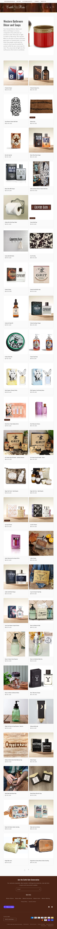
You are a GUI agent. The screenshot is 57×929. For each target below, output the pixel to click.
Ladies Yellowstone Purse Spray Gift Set (12, 558)
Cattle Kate (12, 924)
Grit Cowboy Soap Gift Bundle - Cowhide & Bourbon (14, 457)
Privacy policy (43, 925)
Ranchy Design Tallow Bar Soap (36, 793)
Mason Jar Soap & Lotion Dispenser (11, 659)
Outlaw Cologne (33, 759)
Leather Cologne (33, 558)
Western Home (36, 898)
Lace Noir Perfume (33, 524)
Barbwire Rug (32, 121)
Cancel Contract (32, 901)
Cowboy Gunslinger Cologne (35, 323)
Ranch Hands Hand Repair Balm (10, 793)
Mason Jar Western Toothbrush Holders (12, 692)
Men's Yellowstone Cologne (35, 692)
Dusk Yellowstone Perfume (35, 423)
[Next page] (32, 869)
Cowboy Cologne (8, 289)
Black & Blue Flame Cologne (35, 155)
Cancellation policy (50, 924)
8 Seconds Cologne (8, 88)
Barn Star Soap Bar (8, 155)
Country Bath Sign (33, 222)
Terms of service (33, 924)
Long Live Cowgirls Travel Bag (35, 591)
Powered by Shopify (18, 924)
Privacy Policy (24, 901)
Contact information (41, 924)
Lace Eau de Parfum (8, 524)
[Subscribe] (39, 889)
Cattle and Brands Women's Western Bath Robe (38, 188)
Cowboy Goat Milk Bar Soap (35, 289)
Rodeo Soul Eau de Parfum (35, 827)
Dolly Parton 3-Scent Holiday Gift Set (12, 423)
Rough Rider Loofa (8, 860)
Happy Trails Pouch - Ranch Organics (11, 491)
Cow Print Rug (33, 255)
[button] (28, 1)
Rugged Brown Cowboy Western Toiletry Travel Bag (39, 860)
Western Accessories (27, 898)
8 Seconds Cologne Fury (34, 88)
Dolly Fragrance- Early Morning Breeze (37, 390)
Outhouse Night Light (34, 726)
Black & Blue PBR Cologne (10, 188)
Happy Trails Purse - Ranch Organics (36, 491)
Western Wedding (46, 898)
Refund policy (26, 924)
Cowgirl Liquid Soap (34, 356)
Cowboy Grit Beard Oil (9, 323)
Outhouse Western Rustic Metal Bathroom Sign (13, 759)
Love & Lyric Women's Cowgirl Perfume (12, 625)
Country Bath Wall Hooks (9, 255)
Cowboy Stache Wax (8, 356)
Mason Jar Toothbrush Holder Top (36, 659)
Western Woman (10, 898)
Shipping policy (51, 925)
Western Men (18, 898)
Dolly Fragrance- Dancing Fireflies (11, 390)
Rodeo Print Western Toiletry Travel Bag (12, 827)
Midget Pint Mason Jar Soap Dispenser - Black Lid (14, 726)
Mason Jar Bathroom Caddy (35, 625)
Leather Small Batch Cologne (10, 591)
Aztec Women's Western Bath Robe (11, 121)
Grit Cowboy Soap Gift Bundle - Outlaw (37, 457)
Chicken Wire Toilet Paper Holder (11, 222)
